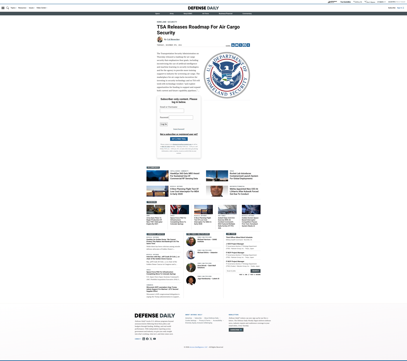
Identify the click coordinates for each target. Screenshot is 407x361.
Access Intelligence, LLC (199, 347)
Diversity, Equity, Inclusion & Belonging (198, 323)
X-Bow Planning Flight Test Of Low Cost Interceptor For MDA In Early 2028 (184, 191)
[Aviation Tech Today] (396, 1)
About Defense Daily (211, 318)
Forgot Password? (179, 129)
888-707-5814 (166, 147)
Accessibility (217, 320)
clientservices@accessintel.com (182, 144)
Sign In (399, 8)
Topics (13, 8)
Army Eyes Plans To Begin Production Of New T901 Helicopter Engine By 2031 (154, 221)
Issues (31, 8)
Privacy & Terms (204, 320)
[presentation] (191, 241)
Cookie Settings (190, 320)
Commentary (247, 14)
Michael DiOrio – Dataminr (207, 253)
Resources (22, 8)
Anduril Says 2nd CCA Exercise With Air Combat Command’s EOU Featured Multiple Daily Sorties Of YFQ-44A (226, 223)
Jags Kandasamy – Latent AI (208, 279)
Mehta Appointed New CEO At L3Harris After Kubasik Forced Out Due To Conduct (244, 191)
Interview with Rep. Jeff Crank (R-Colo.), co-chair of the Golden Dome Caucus (163, 258)
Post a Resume (255, 274)
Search (255, 271)
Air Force (205, 14)
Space (157, 14)
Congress (149, 285)
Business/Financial (225, 14)
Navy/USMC (188, 14)
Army (172, 14)
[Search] (7, 8)
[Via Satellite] (345, 2)
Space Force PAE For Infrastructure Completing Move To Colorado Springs (178, 221)
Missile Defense (200, 215)
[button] (3, 8)
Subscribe (391, 8)
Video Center (41, 8)
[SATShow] (357, 2)
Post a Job (243, 274)
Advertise (188, 318)
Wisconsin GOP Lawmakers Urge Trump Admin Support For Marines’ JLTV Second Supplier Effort (162, 289)
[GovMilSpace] (369, 2)
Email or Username (168, 107)
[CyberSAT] (381, 2)
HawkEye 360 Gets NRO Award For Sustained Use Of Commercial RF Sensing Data (184, 176)
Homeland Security (167, 22)
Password (164, 117)
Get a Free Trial (179, 139)
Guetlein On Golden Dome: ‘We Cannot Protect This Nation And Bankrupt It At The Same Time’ (162, 241)
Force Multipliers (204, 237)
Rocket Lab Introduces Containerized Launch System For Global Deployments (244, 176)
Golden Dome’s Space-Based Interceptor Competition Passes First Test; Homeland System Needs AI (250, 222)
